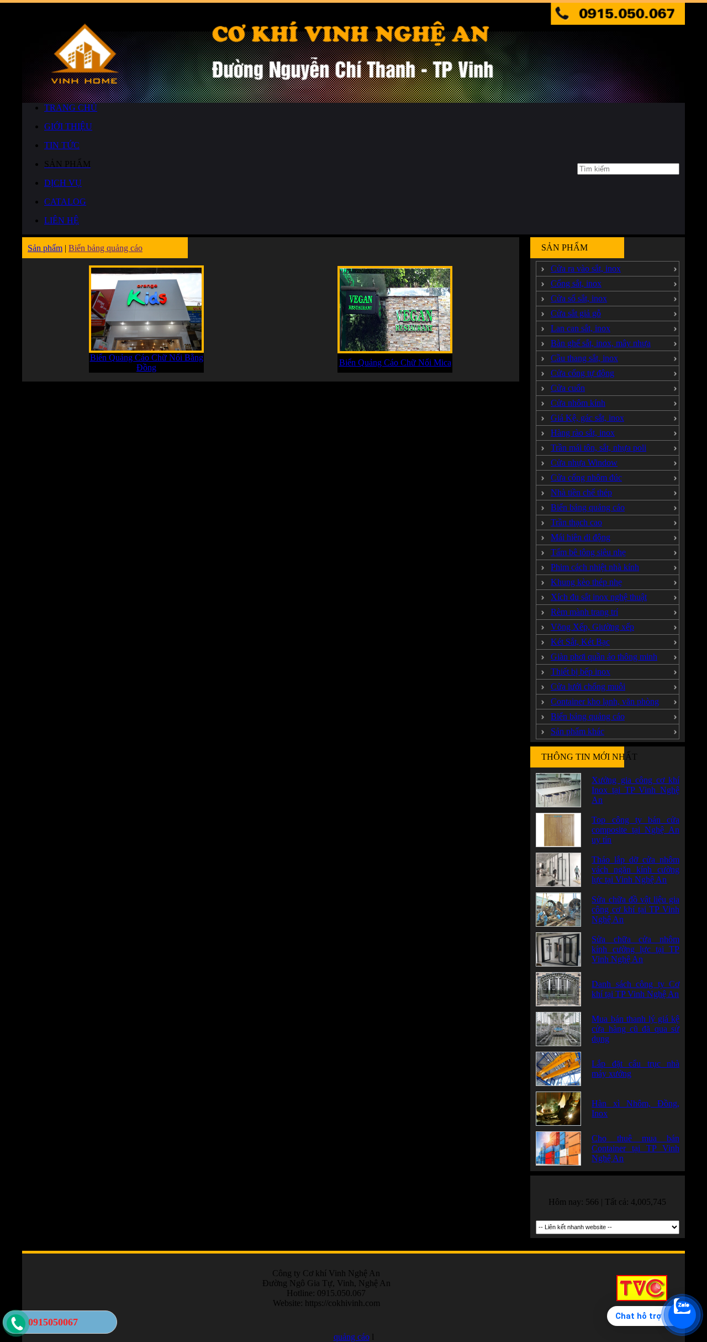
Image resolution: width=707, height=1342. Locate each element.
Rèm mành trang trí (584, 612)
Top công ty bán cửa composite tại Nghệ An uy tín (635, 829)
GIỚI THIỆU (68, 126)
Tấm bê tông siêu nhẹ (588, 552)
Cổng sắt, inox (576, 283)
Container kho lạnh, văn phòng (605, 701)
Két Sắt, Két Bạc (580, 641)
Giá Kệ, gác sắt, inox (587, 417)
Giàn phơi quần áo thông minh (604, 656)
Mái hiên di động (580, 537)
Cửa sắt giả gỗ (576, 313)
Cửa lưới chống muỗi (588, 686)
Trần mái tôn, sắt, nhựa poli (598, 447)
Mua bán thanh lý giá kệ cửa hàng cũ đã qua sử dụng (635, 1028)
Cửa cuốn (568, 388)
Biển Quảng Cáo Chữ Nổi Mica (395, 362)
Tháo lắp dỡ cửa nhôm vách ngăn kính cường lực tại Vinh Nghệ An (635, 869)
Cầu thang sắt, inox (584, 358)
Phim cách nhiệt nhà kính (595, 567)
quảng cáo (352, 1336)
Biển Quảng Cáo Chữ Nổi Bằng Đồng (146, 362)
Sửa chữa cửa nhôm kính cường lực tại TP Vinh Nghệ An (635, 949)
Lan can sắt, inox (580, 328)
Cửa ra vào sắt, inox (586, 268)
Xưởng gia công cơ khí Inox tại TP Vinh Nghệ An (635, 790)
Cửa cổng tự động (582, 373)
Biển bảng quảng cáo (105, 248)
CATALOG (65, 201)
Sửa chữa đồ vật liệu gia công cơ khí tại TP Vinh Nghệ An (635, 909)
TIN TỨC (62, 145)
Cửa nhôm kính (578, 403)
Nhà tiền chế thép (581, 492)
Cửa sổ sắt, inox (579, 298)
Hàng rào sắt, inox (583, 432)
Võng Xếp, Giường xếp (592, 626)
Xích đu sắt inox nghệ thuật (599, 597)
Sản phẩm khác (577, 731)
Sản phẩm (45, 248)
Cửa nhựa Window (584, 462)
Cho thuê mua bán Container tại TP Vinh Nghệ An (635, 1148)
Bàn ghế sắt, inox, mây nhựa (601, 343)
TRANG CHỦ (70, 107)
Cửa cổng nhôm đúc (586, 477)
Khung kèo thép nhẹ (586, 582)
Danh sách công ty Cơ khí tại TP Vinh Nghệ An (635, 989)
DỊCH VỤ (63, 182)
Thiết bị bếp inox (580, 671)
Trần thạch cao (576, 522)
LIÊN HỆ (61, 220)
